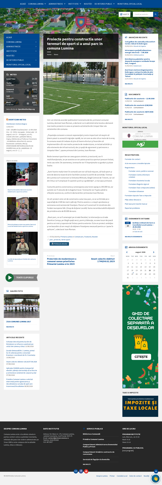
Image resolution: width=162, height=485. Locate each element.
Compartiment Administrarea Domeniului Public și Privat (100, 445)
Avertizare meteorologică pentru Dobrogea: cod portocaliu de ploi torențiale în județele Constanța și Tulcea (139, 73)
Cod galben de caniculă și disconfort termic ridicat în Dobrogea (140, 43)
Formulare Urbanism (136, 191)
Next (113, 256)
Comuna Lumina (35, 4)
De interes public (103, 4)
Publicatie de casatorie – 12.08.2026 (139, 98)
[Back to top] (156, 471)
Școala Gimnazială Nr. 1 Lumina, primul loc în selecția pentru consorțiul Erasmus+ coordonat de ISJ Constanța (20, 352)
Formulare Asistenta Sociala (139, 180)
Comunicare (78, 237)
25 (132, 274)
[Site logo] (81, 28)
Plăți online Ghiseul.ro (133, 200)
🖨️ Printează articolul (59, 244)
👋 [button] (155, 478)
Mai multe (10, 327)
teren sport (65, 239)
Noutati (95, 237)
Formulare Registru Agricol (139, 184)
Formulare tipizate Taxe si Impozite (138, 195)
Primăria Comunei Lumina (93, 439)
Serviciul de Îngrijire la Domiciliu (96, 459)
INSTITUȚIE (73, 4)
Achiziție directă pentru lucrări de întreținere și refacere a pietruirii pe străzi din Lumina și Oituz (19, 344)
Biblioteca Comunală (91, 434)
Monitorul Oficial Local (129, 4)
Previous (51, 256)
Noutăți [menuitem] (146, 476)
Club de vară (138, 231)
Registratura (129, 167)
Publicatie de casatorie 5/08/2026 (138, 105)
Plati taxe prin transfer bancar (136, 204)
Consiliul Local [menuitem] (122, 476)
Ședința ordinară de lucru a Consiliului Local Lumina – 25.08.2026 (144, 225)
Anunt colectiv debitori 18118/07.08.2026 (21, 362)
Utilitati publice (139, 55)
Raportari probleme (132, 208)
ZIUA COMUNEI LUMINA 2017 (18, 321)
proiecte (57, 239)
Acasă (23, 4)
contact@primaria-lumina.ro (58, 438)
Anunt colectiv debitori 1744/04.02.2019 (103, 260)
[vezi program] (128, 450)
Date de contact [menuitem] (135, 476)
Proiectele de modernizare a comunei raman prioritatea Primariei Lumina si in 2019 (61, 261)
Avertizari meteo (17, 119)
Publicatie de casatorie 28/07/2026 (139, 112)
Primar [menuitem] (112, 476)
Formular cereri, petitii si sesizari (141, 171)
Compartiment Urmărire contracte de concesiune (98, 453)
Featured (87, 237)
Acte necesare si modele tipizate (137, 163)
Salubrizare (137, 66)
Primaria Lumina (66, 237)
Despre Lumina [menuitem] (102, 476)
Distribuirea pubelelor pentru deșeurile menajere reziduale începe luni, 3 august (140, 61)
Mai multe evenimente (133, 237)
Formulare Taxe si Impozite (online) (142, 188)
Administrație (56, 4)
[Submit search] (155, 14)
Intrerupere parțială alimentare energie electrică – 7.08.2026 (138, 51)
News (56, 54)
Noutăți (88, 4)
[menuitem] (21, 37)
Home (49, 54)
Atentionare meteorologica (16, 124)
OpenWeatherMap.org (26, 109)
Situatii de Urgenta (140, 46)
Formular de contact (132, 159)
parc (51, 239)
